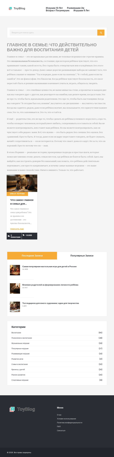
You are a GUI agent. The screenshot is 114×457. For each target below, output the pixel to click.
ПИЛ (59, 426)
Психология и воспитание (22, 338)
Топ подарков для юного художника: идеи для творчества (50, 303)
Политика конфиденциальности (69, 422)
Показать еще (17, 229)
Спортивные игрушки (20, 380)
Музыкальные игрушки (20, 343)
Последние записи (32, 255)
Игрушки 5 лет (82, 10)
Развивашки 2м (75, 8)
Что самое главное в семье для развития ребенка (22, 203)
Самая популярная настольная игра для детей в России (49, 266)
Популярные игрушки (20, 348)
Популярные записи (81, 255)
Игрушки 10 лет (54, 8)
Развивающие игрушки (20, 353)
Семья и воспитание (20, 364)
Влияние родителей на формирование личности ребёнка (50, 284)
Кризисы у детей (18, 369)
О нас (59, 415)
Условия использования (66, 419)
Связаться (61, 430)
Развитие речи (17, 359)
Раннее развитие (18, 375)
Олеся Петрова (17, 194)
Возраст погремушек (57, 10)
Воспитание (16, 332)
